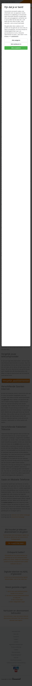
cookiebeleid (14, 36)
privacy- (6, 36)
